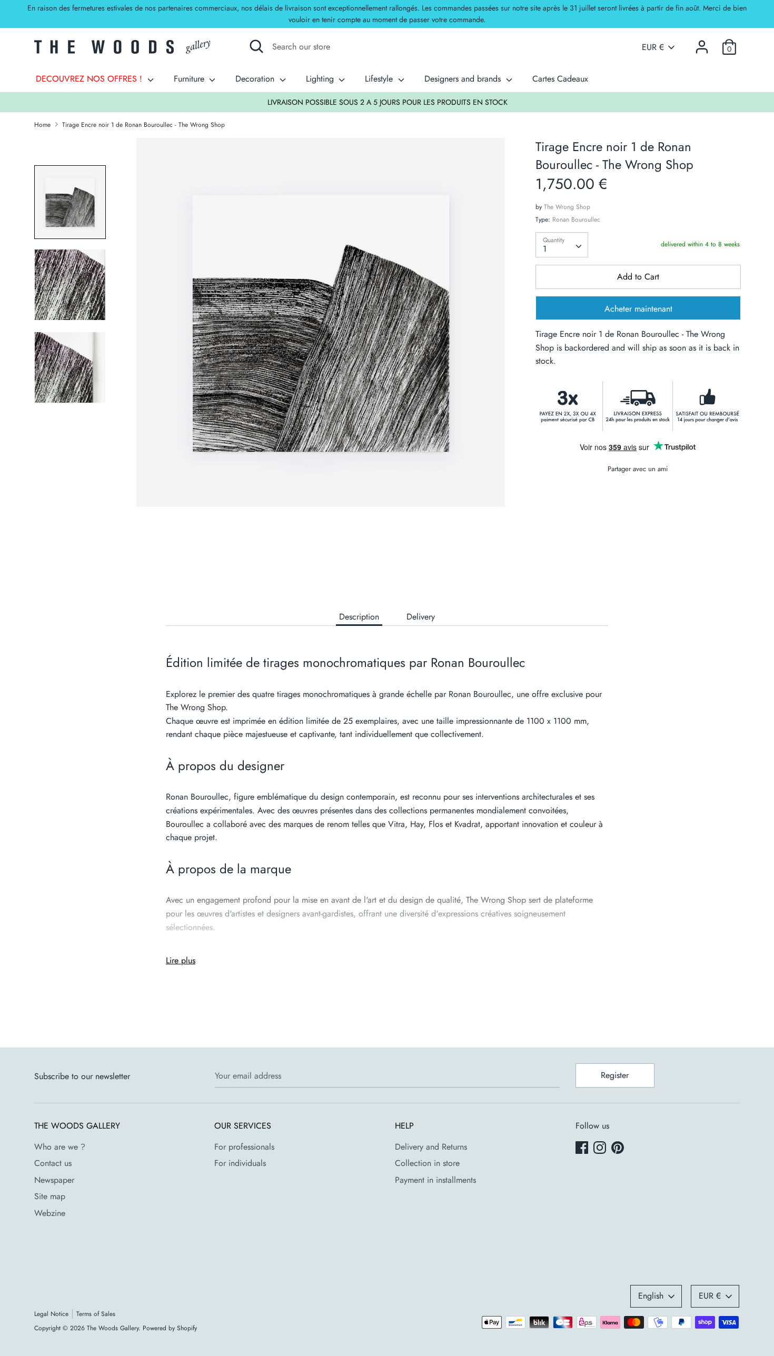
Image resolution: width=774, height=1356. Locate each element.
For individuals (240, 1163)
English (650, 1296)
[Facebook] (582, 1148)
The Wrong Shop (567, 207)
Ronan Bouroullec (576, 219)
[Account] (701, 43)
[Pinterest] (618, 1148)
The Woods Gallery (112, 1328)
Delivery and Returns (431, 1147)
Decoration (256, 79)
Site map (49, 1196)
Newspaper (54, 1180)
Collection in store (427, 1163)
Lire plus (180, 960)
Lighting (321, 79)
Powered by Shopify (170, 1328)
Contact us (53, 1163)
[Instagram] (600, 1148)
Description (359, 617)
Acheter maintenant (638, 309)
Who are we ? (59, 1147)
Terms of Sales (95, 1314)
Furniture (190, 79)
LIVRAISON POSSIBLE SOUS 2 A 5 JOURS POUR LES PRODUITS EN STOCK (387, 102)
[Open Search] (256, 46)
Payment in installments (435, 1180)
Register (615, 1075)
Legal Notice (51, 1314)
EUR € (653, 47)
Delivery (420, 617)
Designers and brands (463, 79)
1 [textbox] (545, 249)
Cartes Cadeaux (560, 79)
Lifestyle (380, 79)
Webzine (49, 1213)
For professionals (244, 1147)
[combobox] (561, 244)
